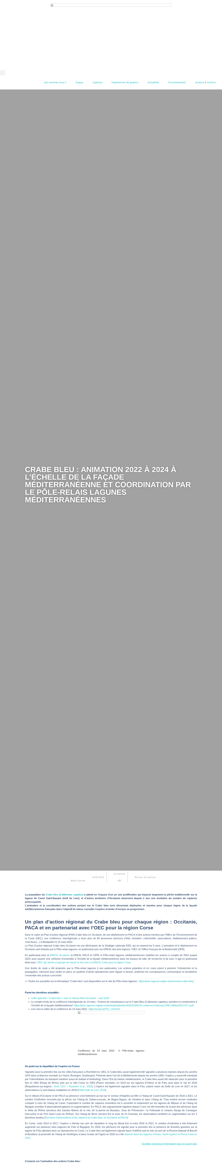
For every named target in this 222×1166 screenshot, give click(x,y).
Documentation (177, 82)
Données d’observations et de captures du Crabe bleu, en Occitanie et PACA (86, 1117)
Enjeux (79, 82)
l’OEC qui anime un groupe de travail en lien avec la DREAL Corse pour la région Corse (84, 962)
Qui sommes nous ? (55, 82)
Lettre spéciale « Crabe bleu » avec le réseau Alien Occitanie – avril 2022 (70, 998)
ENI (119, 880)
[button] (2, 72)
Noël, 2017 (60, 1086)
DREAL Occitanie (59, 955)
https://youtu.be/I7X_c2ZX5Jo (104, 1009)
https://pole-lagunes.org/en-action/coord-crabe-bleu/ (166, 981)
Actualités (153, 82)
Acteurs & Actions (205, 82)
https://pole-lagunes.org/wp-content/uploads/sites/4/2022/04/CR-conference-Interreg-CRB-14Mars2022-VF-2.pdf (134, 1005)
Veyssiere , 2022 (80, 1086)
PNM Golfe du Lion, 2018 (91, 1090)
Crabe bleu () (64, 894)
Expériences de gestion (125, 82)
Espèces (97, 82)
